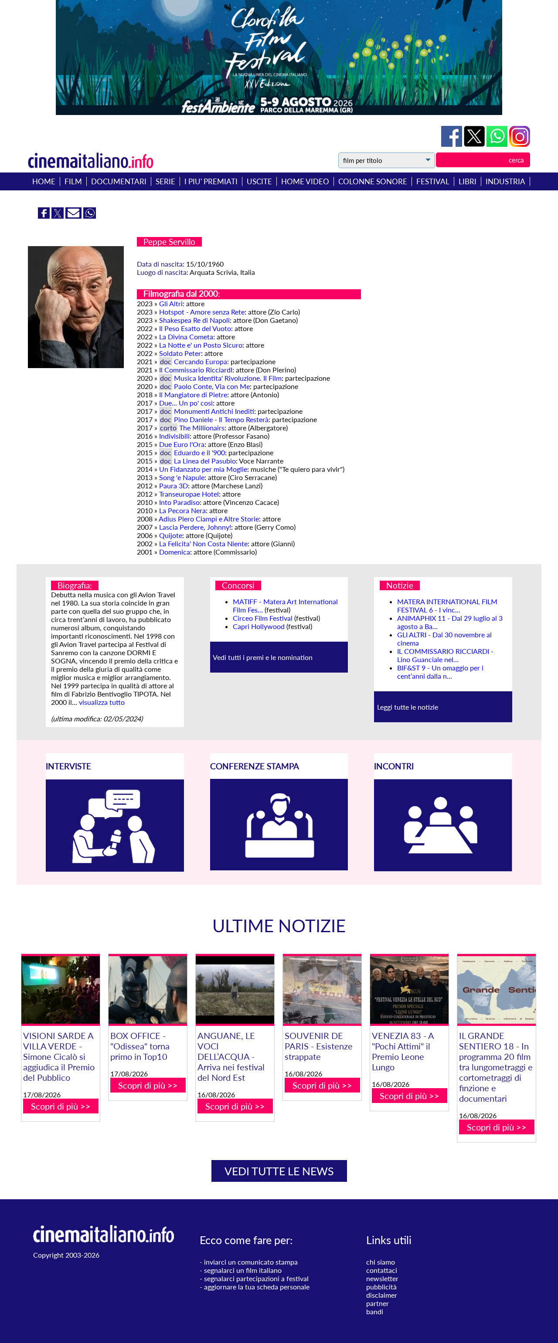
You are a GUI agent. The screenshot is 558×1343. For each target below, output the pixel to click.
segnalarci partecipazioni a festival (256, 1278)
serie (165, 181)
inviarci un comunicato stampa (251, 1262)
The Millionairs (202, 427)
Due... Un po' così (186, 403)
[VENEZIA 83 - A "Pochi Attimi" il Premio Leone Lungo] (409, 990)
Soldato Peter (180, 353)
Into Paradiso (179, 502)
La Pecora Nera (182, 510)
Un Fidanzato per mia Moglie (203, 469)
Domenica (174, 552)
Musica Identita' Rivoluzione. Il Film (228, 378)
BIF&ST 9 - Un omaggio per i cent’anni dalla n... (440, 671)
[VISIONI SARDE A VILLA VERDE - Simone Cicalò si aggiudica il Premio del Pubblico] (60, 990)
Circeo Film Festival (263, 618)
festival (432, 181)
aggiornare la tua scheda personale (257, 1286)
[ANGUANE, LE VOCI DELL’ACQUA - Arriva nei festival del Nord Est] (235, 990)
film (73, 181)
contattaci (381, 1270)
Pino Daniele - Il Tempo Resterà (221, 419)
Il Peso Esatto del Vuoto (195, 328)
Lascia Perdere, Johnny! (195, 527)
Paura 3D (173, 485)
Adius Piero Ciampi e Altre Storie (209, 518)
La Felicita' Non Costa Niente (203, 543)
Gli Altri (171, 303)
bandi (374, 1311)
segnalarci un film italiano (243, 1270)
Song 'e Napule (181, 477)
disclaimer (381, 1295)
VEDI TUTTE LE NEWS (279, 1170)
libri (467, 181)
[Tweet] (475, 144)
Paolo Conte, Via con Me (212, 386)
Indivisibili (174, 436)
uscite (259, 181)
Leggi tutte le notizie (407, 707)
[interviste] (115, 869)
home (43, 181)
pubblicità (381, 1286)
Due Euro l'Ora (181, 444)
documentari (118, 181)
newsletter (382, 1278)
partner (377, 1303)
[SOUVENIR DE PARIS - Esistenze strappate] (322, 990)
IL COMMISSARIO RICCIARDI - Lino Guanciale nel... (445, 655)
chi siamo (380, 1262)
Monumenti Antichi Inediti (214, 411)
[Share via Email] (74, 216)
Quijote (170, 535)
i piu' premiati (211, 181)
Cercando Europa (200, 361)
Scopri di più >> (61, 1106)
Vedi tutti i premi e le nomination (263, 657)
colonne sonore (372, 181)
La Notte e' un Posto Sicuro (200, 345)
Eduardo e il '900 (199, 452)
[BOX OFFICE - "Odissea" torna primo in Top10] (148, 990)
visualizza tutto (102, 702)
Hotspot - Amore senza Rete (202, 312)
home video (305, 181)
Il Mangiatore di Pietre (193, 394)
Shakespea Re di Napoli (194, 320)
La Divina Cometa (186, 336)
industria (505, 181)
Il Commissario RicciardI (195, 369)
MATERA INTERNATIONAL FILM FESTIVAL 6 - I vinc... (447, 605)
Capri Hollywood (259, 626)
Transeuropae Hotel (189, 494)
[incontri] (443, 869)
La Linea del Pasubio (205, 461)
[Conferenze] (279, 867)
